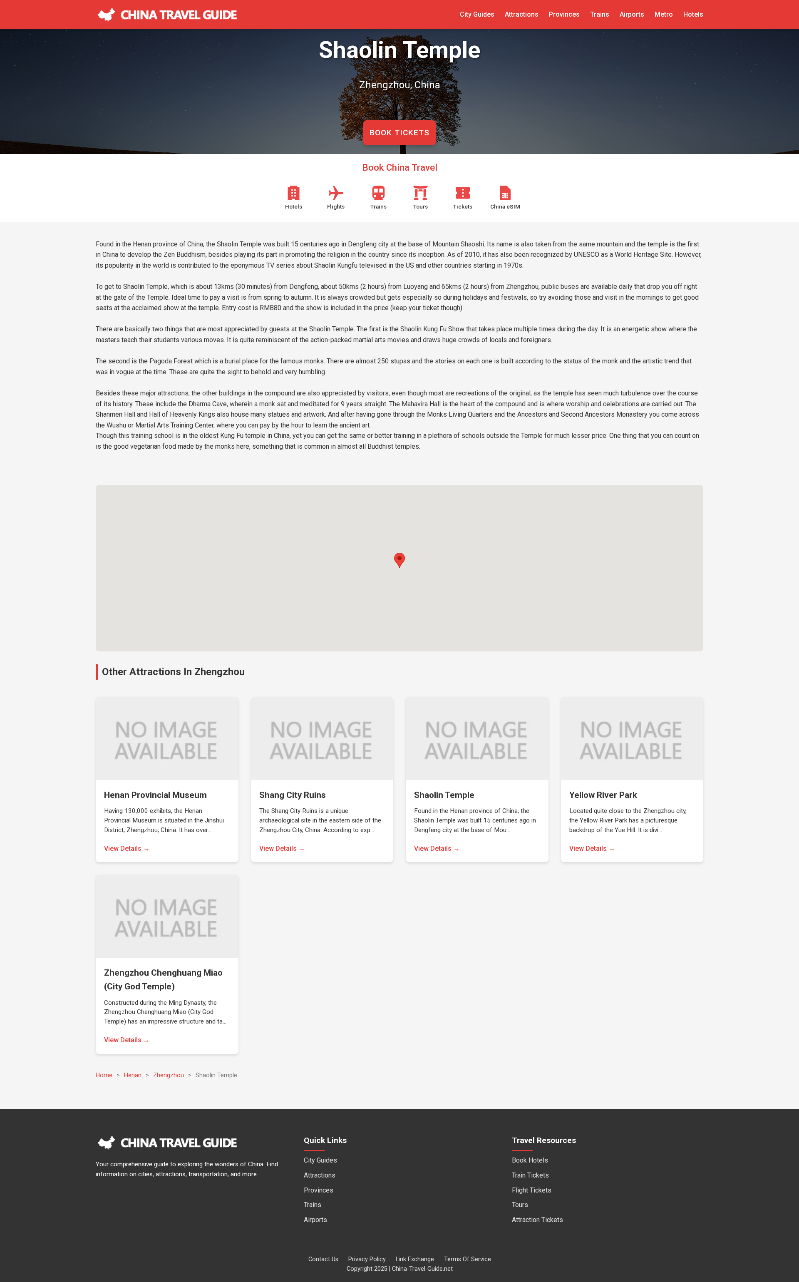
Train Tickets (530, 1175)
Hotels (693, 14)
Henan (132, 1075)
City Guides (477, 14)
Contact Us (323, 1259)
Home (104, 1075)
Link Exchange (415, 1259)
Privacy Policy (367, 1259)
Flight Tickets (531, 1190)
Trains (599, 14)
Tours (520, 1205)
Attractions (521, 14)
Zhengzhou (168, 1075)
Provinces (564, 14)
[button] (399, 560)
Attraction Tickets (537, 1220)
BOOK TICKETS (399, 132)
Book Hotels (530, 1160)
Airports (632, 14)
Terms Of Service (467, 1259)
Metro (664, 14)
